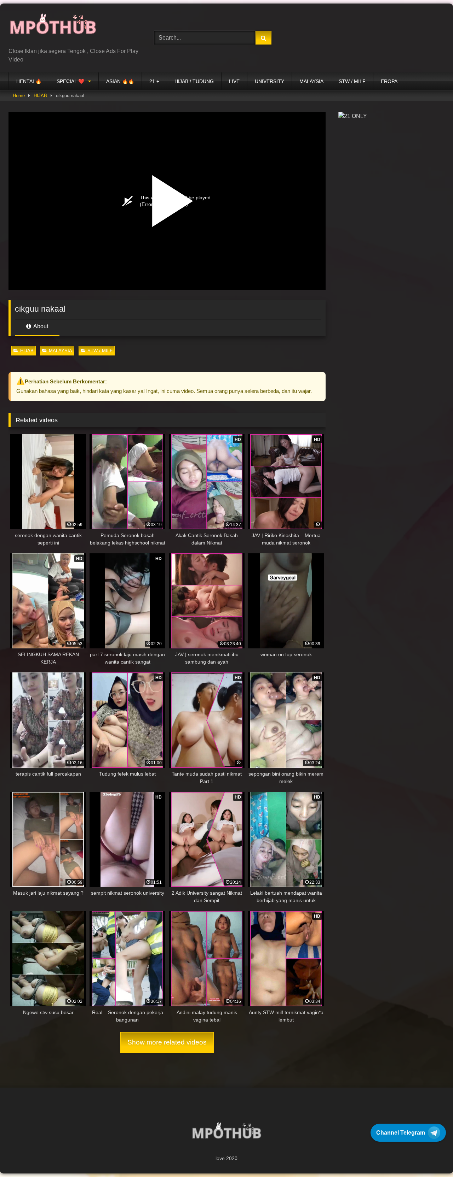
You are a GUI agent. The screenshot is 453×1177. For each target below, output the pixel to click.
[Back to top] (431, 1156)
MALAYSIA (311, 81)
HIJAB (40, 95)
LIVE (234, 81)
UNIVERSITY (269, 81)
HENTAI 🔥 (28, 81)
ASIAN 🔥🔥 (120, 81)
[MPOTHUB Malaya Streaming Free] (52, 28)
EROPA (389, 81)
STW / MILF (352, 81)
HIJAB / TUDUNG (194, 81)
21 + (154, 81)
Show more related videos (167, 1042)
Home (19, 95)
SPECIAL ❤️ (70, 81)
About (40, 326)
